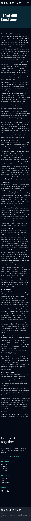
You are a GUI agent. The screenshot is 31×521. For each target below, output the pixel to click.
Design (3, 480)
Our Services (5, 468)
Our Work (4, 466)
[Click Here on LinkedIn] (8, 491)
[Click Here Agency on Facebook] (5, 491)
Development (5, 482)
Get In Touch (13, 456)
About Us (4, 464)
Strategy (4, 478)
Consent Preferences (6, 516)
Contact (4, 470)
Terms (28, 515)
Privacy (25, 515)
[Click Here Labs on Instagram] (2, 491)
